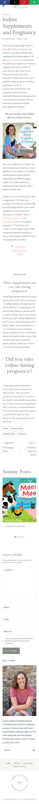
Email (7, 619)
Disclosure (28, 763)
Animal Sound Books (15, 526)
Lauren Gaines (10, 39)
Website (8, 631)
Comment (9, 570)
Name (7, 607)
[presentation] (19, 499)
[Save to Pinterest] (24, 2)
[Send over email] (34, 2)
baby (6, 428)
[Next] (33, 506)
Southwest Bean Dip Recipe (31, 449)
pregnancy (7, 14)
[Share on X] (15, 2)
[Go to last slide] (6, 506)
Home (8, 763)
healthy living (9, 434)
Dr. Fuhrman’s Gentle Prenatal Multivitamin (17, 218)
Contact (17, 763)
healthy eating (17, 428)
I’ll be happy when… (8, 447)
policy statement (14, 60)
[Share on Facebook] (5, 2)
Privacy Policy (19, 766)
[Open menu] (4, 5)
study (32, 168)
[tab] (15, 536)
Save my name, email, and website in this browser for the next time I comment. (19, 640)
